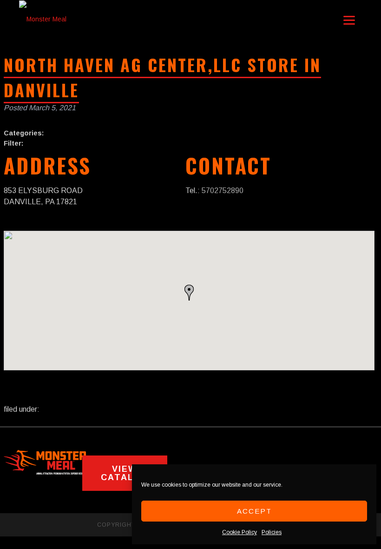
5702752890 (222, 190)
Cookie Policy (239, 532)
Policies (272, 532)
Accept (254, 511)
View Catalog (125, 473)
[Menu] (349, 20)
